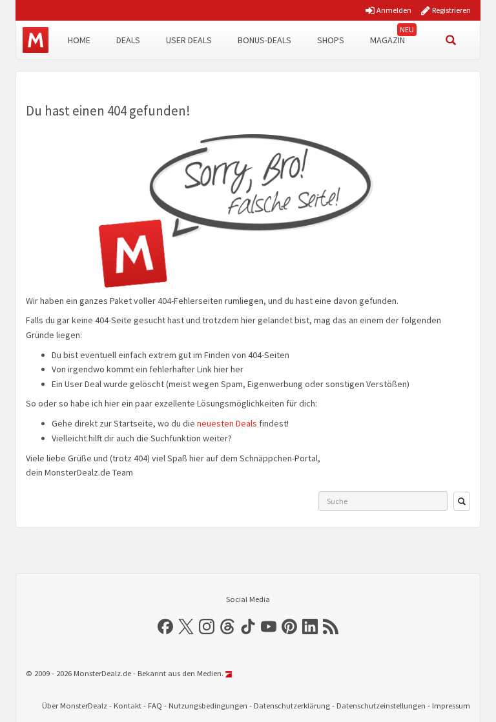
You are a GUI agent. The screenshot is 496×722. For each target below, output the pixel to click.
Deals (128, 40)
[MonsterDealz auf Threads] (227, 626)
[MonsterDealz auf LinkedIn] (310, 626)
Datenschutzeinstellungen (381, 705)
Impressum (451, 705)
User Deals (189, 40)
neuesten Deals (227, 423)
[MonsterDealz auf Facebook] (165, 626)
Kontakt (127, 705)
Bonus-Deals (264, 40)
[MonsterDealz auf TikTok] (248, 626)
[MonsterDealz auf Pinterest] (289, 626)
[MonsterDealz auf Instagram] (206, 626)
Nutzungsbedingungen (208, 705)
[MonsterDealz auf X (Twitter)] (186, 626)
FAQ (155, 705)
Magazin (387, 40)
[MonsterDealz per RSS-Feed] (330, 626)
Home (79, 40)
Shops (330, 40)
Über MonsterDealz (74, 705)
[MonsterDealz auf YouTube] (268, 626)
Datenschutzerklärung (292, 705)
